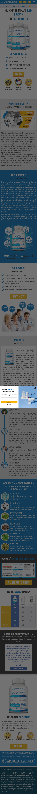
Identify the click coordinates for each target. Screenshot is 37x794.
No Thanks (9, 404)
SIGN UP (9, 402)
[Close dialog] (35, 388)
